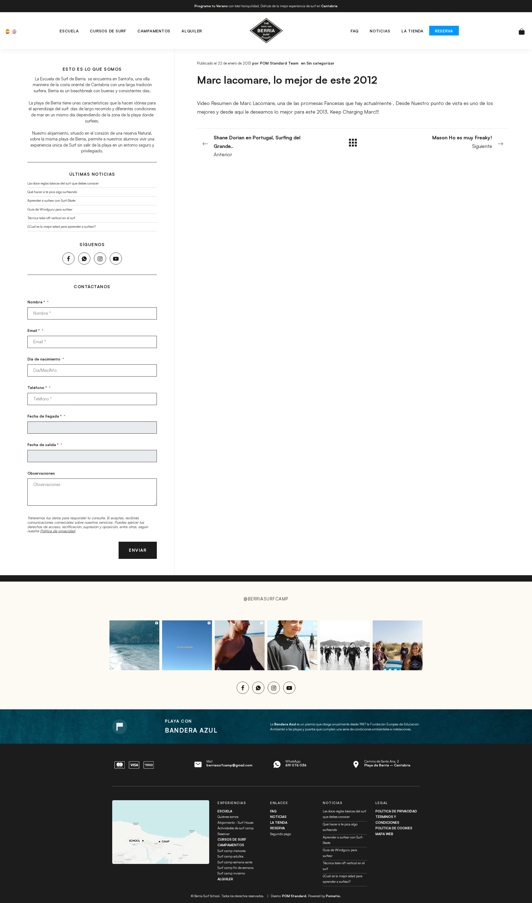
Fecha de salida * (44, 444)
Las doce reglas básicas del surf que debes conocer (63, 183)
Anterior (257, 145)
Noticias (278, 817)
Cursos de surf (232, 839)
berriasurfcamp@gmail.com (229, 765)
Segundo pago (280, 834)
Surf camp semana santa (235, 862)
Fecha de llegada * (46, 415)
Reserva (277, 828)
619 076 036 (295, 765)
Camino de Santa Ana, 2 (387, 763)
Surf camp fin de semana (236, 868)
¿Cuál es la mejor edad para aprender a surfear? (61, 226)
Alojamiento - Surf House (235, 822)
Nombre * (37, 302)
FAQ (273, 811)
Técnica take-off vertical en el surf (51, 218)
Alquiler (225, 879)
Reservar (224, 834)
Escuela (225, 811)
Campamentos (231, 845)
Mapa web (384, 834)
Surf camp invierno (231, 873)
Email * (35, 330)
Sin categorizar (320, 63)
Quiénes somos (228, 817)
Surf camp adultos (230, 856)
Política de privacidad (57, 531)
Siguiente (462, 141)
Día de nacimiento (45, 358)
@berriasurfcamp (266, 599)
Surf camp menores (231, 851)
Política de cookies (393, 828)
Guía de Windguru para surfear (49, 209)
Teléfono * (38, 387)
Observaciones (41, 472)
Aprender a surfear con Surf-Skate (51, 200)
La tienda (278, 822)
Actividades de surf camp (236, 828)
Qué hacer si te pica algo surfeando (52, 192)
